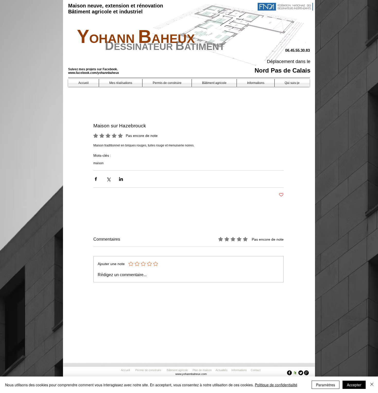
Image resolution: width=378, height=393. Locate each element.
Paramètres (325, 384)
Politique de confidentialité (276, 384)
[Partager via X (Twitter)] (108, 179)
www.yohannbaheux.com (191, 373)
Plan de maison (202, 370)
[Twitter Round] (300, 372)
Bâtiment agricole (178, 370)
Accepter (354, 384)
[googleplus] (306, 372)
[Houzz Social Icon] (295, 372)
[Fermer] (372, 385)
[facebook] (289, 372)
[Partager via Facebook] (95, 179)
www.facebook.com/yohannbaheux (93, 73)
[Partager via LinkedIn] (121, 179)
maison (98, 163)
